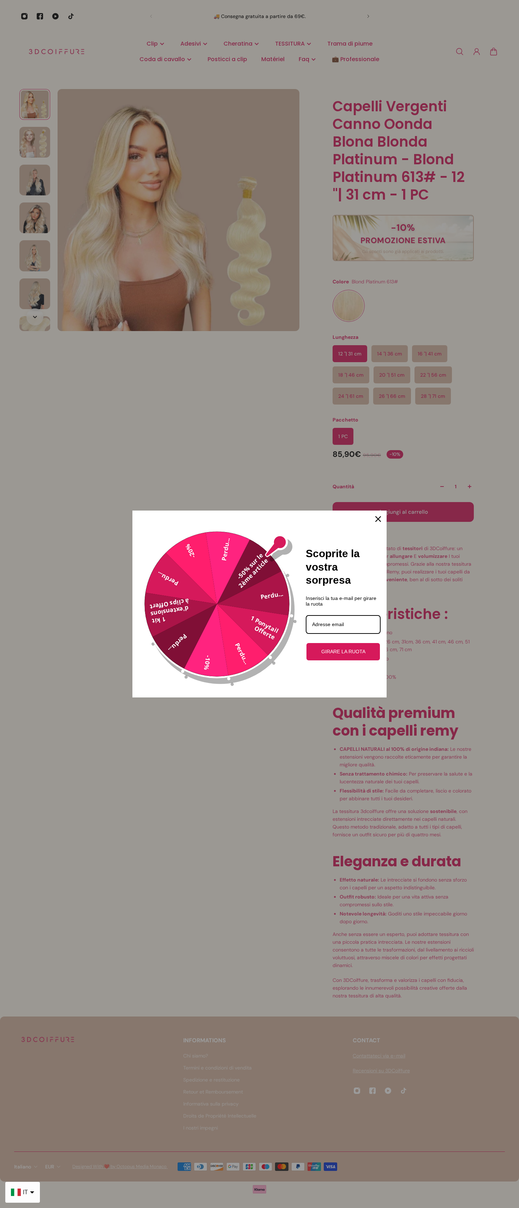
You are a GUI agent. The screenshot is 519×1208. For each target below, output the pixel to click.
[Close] (378, 519)
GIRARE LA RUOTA (343, 651)
